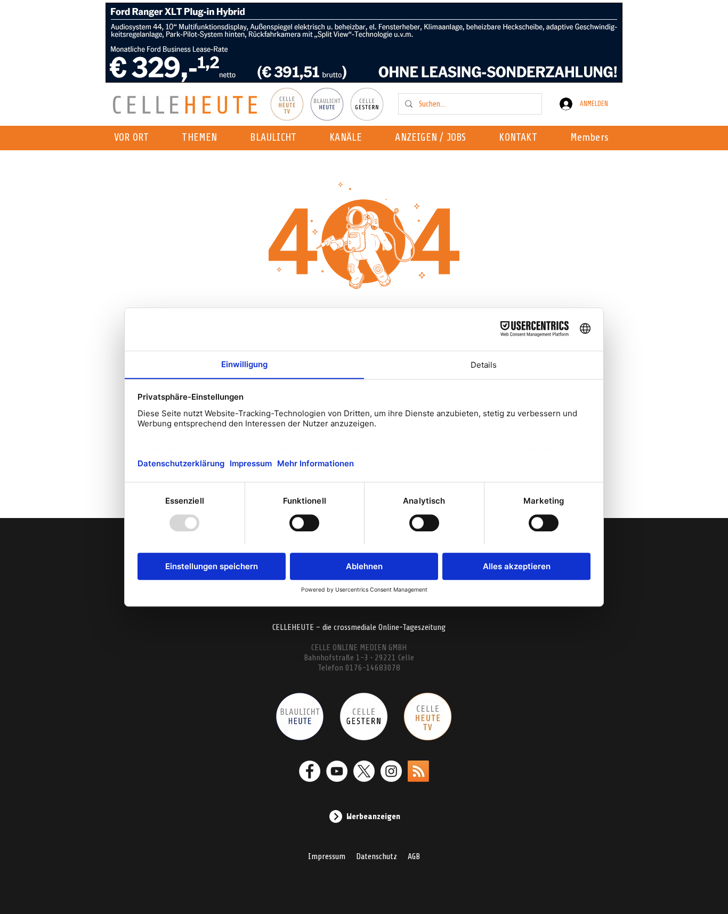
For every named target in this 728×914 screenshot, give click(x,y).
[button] (349, 138)
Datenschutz (376, 856)
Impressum (326, 856)
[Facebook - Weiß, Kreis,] (309, 771)
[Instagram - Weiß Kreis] (391, 771)
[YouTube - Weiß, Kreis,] (336, 771)
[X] (364, 771)
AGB (414, 856)
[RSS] (418, 771)
